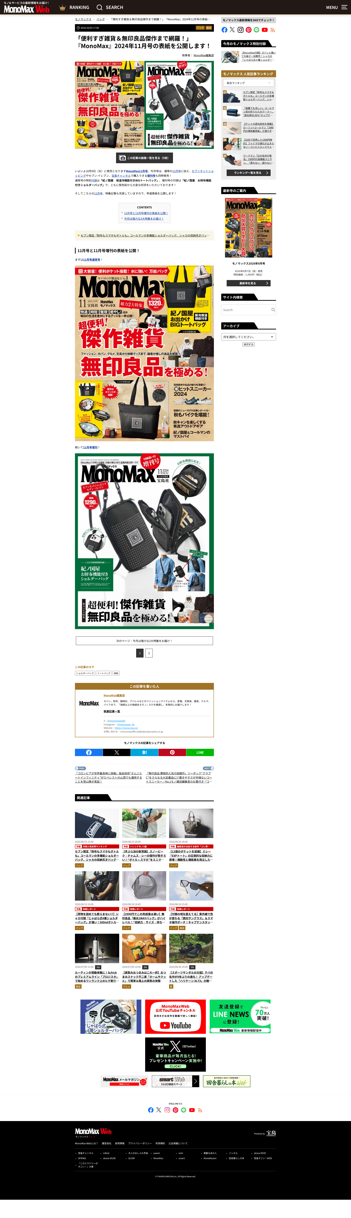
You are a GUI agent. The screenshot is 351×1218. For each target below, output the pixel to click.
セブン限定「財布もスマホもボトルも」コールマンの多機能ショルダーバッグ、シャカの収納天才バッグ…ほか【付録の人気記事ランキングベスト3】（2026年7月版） (144, 235)
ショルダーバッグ (85, 673)
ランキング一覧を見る (247, 173)
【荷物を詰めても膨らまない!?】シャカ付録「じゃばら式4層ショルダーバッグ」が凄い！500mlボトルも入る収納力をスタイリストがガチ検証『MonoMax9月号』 (97, 922)
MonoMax (158, 1158)
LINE (200, 752)
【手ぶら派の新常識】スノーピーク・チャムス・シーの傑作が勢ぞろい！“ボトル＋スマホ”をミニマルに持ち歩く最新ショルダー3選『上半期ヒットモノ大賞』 (144, 859)
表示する (248, 344)
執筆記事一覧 (112, 711)
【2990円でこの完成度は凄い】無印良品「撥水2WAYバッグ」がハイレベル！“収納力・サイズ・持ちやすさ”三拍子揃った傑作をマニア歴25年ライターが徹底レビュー (143, 922)
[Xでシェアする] (117, 752)
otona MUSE (109, 1158)
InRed (106, 1153)
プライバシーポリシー (140, 1143)
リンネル (233, 1153)
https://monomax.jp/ (126, 728)
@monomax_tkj (126, 724)
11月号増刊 (90, 447)
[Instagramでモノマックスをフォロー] (241, 31)
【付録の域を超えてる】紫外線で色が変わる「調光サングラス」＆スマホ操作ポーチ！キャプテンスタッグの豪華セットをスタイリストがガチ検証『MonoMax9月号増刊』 (191, 922)
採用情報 (119, 1143)
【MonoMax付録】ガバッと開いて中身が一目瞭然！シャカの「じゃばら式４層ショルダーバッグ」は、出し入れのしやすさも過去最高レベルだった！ (258, 56)
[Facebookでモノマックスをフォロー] (224, 31)
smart (182, 1158)
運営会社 (106, 1143)
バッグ (200, 27)
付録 (94, 180)
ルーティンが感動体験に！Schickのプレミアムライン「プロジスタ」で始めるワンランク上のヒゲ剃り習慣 (97, 978)
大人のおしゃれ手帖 (138, 1153)
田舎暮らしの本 (236, 1158)
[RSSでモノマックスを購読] (200, 1110)
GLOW (131, 1158)
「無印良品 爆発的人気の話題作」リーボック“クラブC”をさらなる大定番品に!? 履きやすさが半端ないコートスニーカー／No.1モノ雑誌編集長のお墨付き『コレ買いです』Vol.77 (179, 777)
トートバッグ (103, 673)
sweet (156, 1153)
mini (181, 1153)
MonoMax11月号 (137, 171)
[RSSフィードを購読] (273, 31)
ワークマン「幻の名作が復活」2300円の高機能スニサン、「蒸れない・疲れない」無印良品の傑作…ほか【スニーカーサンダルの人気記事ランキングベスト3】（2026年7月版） (258, 159)
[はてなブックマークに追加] (144, 752)
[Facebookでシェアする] (89, 752)
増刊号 (151, 175)
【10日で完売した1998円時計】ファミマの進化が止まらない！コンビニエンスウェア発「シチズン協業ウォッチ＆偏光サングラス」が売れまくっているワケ (258, 143)
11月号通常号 (91, 259)
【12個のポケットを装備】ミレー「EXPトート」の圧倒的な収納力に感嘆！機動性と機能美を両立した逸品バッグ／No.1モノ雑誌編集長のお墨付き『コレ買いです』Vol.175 (191, 859)
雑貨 (208, 27)
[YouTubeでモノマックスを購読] (265, 31)
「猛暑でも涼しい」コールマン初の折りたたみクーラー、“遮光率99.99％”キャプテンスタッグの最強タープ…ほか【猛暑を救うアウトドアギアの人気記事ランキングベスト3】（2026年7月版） (258, 111)
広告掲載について (178, 1143)
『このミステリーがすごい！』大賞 (88, 1165)
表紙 (116, 673)
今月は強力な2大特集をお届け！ (144, 218)
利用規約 (160, 1143)
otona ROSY (260, 1153)
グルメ (126, 986)
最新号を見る (247, 283)
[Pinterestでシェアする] (172, 752)
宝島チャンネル (121, 175)
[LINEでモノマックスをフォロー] (257, 31)
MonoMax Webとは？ (86, 1143)
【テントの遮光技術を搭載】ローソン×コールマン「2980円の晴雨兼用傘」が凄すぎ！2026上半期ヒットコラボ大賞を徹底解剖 (258, 127)
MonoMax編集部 (114, 695)
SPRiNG (82, 1158)
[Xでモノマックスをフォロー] (232, 31)
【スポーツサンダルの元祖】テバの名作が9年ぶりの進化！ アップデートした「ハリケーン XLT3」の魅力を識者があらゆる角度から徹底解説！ (191, 980)
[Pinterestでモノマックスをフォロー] (249, 31)
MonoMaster (210, 1158)
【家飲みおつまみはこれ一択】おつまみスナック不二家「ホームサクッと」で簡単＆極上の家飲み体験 (144, 976)
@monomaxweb (116, 720)
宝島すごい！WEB (263, 1158)
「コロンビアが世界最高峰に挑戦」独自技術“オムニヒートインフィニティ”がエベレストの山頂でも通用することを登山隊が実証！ (108, 777)
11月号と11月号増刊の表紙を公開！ (146, 213)
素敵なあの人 (210, 1153)
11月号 (176, 171)
